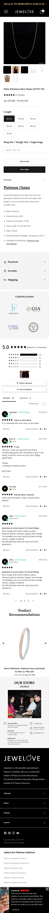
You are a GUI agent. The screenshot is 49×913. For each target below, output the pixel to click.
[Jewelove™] (24, 12)
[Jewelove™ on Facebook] (5, 833)
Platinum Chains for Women (15, 882)
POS (5, 843)
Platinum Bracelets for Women (16, 863)
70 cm (9, 133)
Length (7, 112)
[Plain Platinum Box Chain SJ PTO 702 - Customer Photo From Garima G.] (24, 374)
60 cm (21, 126)
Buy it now (24, 169)
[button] (41, 429)
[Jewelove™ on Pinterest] (9, 833)
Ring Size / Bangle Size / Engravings (23, 142)
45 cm (21, 118)
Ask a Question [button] (26, 389)
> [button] (33, 600)
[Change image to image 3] (24, 69)
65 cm (33, 126)
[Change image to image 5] (41, 69)
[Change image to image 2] (15, 69)
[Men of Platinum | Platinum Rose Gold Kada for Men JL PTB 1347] (24, 643)
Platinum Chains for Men (13, 878)
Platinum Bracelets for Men (14, 858)
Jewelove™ (19, 840)
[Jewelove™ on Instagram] (13, 833)
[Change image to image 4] (33, 69)
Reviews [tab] (6, 398)
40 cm (9, 118)
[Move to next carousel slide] (45, 643)
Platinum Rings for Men (13, 868)
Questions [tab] (24, 398)
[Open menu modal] (6, 11)
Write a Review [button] (25, 383)
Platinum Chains (17, 188)
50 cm (33, 118)
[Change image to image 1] (7, 69)
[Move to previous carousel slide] (4, 643)
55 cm (9, 126)
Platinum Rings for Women (14, 873)
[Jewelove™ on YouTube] (17, 833)
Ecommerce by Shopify (17, 843)
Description (7, 180)
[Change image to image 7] (15, 78)
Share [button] (7, 429)
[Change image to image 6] (7, 78)
